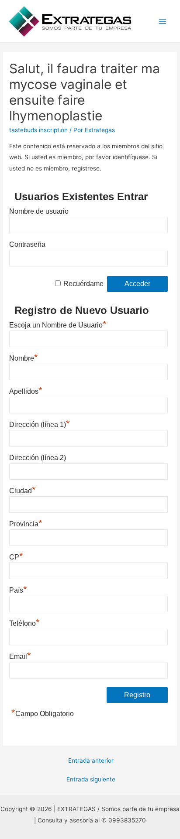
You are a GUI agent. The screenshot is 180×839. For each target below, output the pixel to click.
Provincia (25, 523)
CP (16, 556)
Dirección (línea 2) (37, 457)
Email (20, 655)
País (18, 589)
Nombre (23, 357)
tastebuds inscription (38, 129)
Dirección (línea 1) (39, 423)
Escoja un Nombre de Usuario (58, 324)
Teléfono (24, 622)
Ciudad (22, 490)
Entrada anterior (91, 760)
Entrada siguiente (90, 779)
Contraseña (27, 244)
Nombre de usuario (39, 211)
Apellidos (25, 390)
